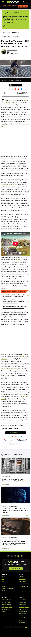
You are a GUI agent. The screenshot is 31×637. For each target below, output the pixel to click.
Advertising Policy (24, 607)
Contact (21, 576)
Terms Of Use (22, 599)
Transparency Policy (7, 607)
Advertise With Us (24, 584)
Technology (7, 36)
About (3, 581)
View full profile (5, 57)
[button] (27, 1)
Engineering (8, 476)
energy (17, 36)
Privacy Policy (22, 604)
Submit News (22, 581)
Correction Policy (6, 602)
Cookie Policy (22, 602)
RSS (26, 627)
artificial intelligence (11, 506)
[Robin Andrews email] (8, 52)
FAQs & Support (23, 586)
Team (3, 579)
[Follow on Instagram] (15, 556)
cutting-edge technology (9, 184)
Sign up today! (16, 568)
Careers (4, 584)
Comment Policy (6, 604)
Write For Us (22, 579)
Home (3, 576)
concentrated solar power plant (11, 368)
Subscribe (4, 586)
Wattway (19, 260)
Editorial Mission (6, 599)
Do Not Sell (22, 618)
